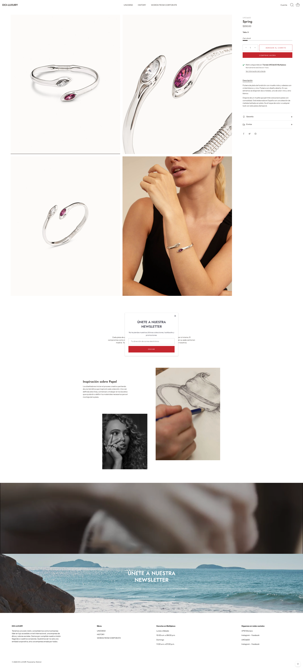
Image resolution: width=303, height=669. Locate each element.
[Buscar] (291, 5)
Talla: (245, 32)
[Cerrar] (175, 316)
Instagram (245, 635)
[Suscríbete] (173, 597)
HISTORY (142, 5)
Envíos (249, 124)
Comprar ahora (267, 55)
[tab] (249, 80)
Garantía (249, 117)
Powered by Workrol (34, 662)
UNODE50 (128, 5)
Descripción (248, 80)
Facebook (255, 635)
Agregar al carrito (276, 48)
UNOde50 (247, 18)
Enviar (151, 349)
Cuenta (284, 5)
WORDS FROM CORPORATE (164, 5)
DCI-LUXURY (10, 4)
